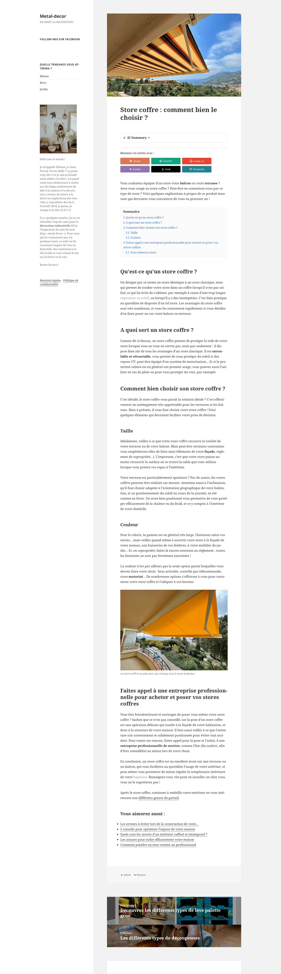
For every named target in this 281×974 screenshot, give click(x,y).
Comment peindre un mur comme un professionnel (158, 845)
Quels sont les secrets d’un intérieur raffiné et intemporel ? (163, 834)
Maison (44, 76)
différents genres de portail (158, 798)
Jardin (44, 89)
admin (127, 875)
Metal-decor (53, 16)
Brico (43, 83)
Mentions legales (50, 280)
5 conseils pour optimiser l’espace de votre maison (157, 829)
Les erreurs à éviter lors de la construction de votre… (159, 824)
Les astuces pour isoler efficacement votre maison (157, 839)
